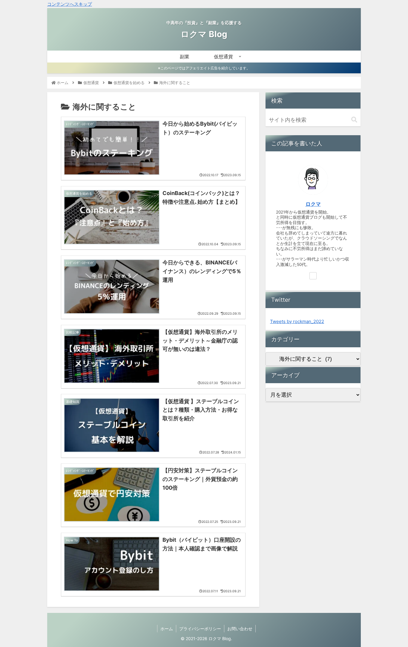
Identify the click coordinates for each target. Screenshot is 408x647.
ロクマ (313, 204)
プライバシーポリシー (200, 628)
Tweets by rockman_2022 (297, 321)
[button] (354, 119)
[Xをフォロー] (313, 275)
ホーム (166, 628)
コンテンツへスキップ (69, 4)
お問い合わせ (239, 628)
